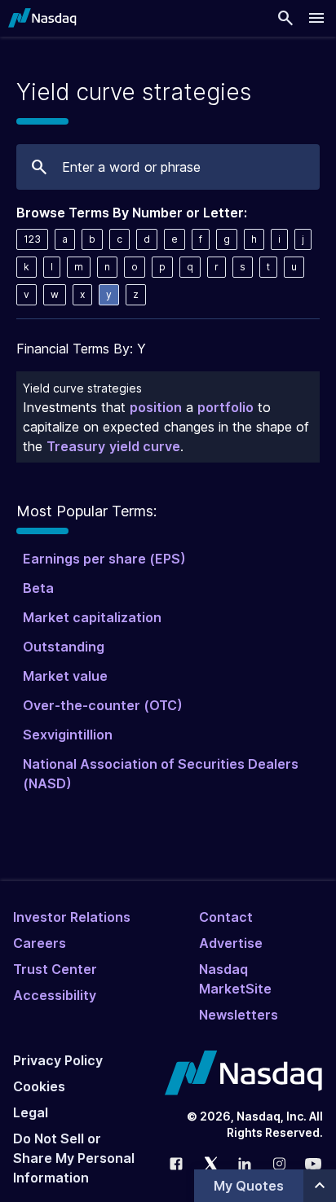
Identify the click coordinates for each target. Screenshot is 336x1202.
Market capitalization (92, 617)
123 (32, 239)
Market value (65, 676)
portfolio (225, 407)
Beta (38, 588)
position (156, 407)
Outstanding (63, 646)
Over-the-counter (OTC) (103, 705)
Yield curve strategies (82, 388)
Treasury (75, 446)
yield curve (144, 446)
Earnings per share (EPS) (104, 559)
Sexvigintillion (68, 734)
